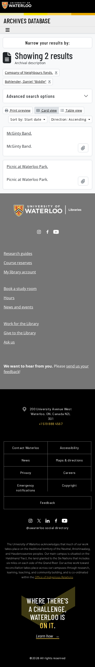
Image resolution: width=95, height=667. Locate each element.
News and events (18, 307)
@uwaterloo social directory (47, 528)
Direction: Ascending (69, 119)
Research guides (18, 253)
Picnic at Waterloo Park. (27, 166)
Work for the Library (21, 323)
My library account (20, 272)
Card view (49, 110)
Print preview (19, 110)
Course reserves (18, 262)
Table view (73, 110)
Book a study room (20, 288)
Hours (9, 297)
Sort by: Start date (26, 119)
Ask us (9, 342)
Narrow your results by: (47, 42)
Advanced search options (31, 96)
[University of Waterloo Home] (16, 6)
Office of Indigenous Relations (54, 577)
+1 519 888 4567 (50, 424)
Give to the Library (20, 332)
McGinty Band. (19, 133)
